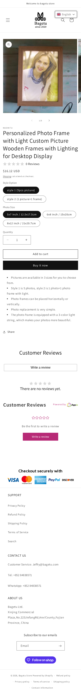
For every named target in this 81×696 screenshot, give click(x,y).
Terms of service (41, 681)
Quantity (8, 232)
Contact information (42, 687)
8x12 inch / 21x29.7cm (21, 223)
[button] (8, 20)
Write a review (41, 367)
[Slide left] (32, 120)
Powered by (59, 404)
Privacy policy (22, 681)
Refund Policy (16, 514)
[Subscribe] (60, 646)
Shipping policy (61, 681)
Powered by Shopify (43, 675)
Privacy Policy (16, 505)
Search (12, 541)
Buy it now (40, 265)
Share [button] (11, 332)
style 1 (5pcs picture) (21, 190)
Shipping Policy (17, 523)
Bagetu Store (25, 675)
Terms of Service (18, 532)
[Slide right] (49, 120)
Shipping (7, 176)
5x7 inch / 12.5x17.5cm (22, 214)
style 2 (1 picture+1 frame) (24, 199)
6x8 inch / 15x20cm (59, 214)
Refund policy (63, 675)
